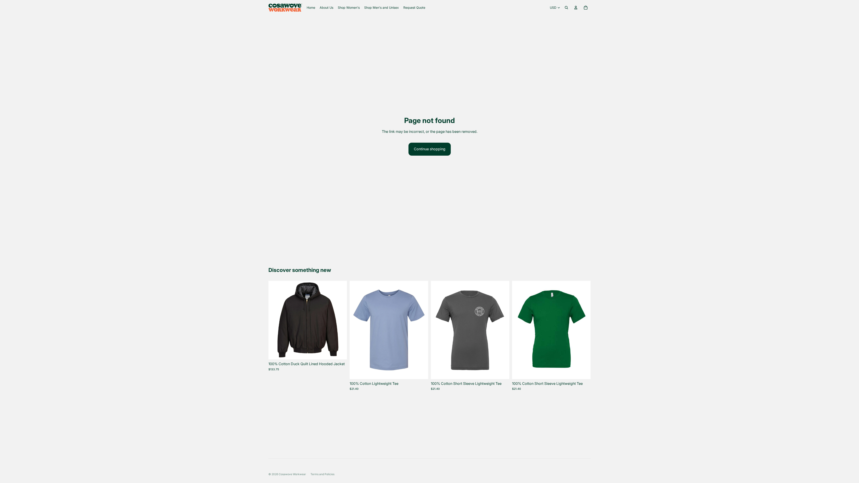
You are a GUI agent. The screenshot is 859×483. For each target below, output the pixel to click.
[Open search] (566, 8)
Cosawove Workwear (292, 474)
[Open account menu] (576, 8)
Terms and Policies (322, 474)
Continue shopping (429, 149)
